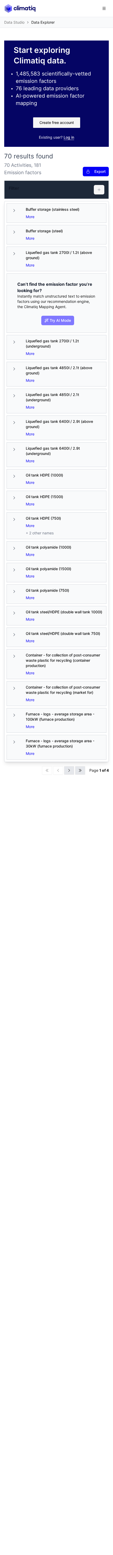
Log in (69, 137)
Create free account (56, 122)
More (30, 216)
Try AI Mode (60, 320)
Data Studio (14, 22)
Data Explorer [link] (43, 22)
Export (100, 171)
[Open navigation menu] (104, 8)
